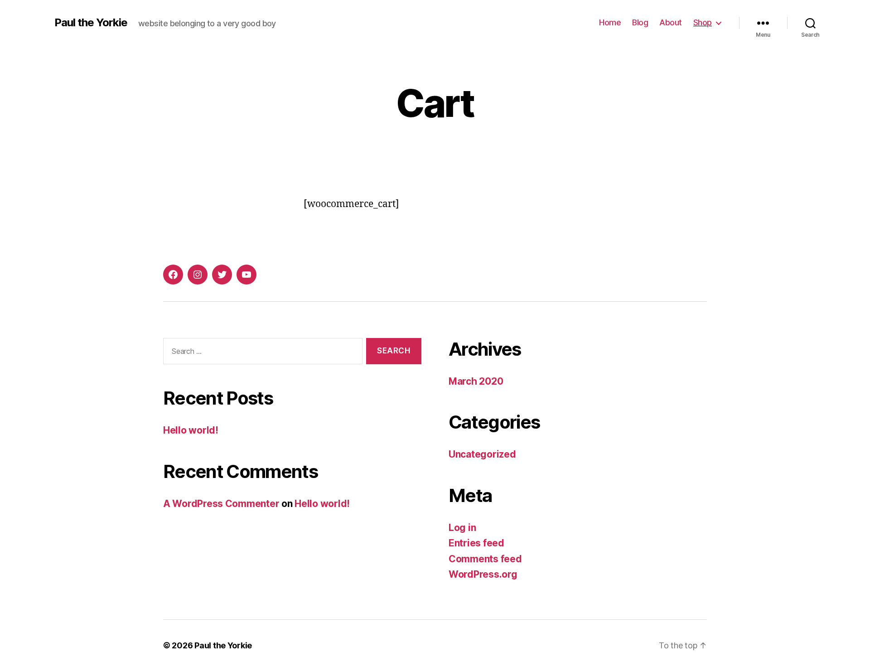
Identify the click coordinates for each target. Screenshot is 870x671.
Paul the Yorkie (90, 22)
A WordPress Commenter (221, 503)
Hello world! (190, 430)
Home (610, 22)
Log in (462, 527)
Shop (702, 22)
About (670, 22)
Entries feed (476, 543)
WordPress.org (483, 574)
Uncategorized (482, 454)
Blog (640, 22)
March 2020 (476, 381)
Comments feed (485, 559)
